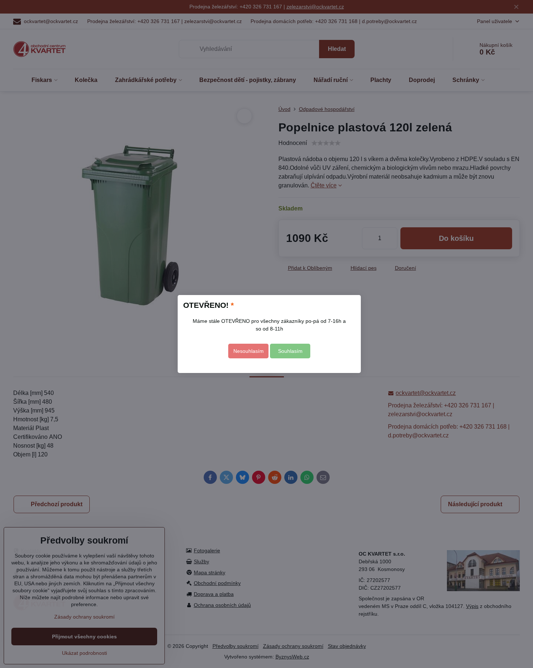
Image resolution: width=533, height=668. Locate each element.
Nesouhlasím (248, 351)
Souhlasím (290, 351)
